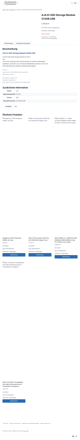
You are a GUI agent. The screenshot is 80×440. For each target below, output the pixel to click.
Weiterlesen (14, 255)
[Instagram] (76, 436)
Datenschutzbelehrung (15, 423)
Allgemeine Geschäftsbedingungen (30, 423)
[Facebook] (73, 436)
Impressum (5, 423)
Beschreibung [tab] (9, 43)
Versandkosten (55, 27)
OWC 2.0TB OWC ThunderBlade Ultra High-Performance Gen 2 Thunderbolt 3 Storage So (12, 384)
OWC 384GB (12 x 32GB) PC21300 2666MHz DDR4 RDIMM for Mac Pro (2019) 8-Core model (66, 240)
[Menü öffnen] (72, 3)
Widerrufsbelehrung (45, 423)
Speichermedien (53, 38)
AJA (48, 38)
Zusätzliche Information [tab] (23, 43)
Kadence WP (25, 431)
